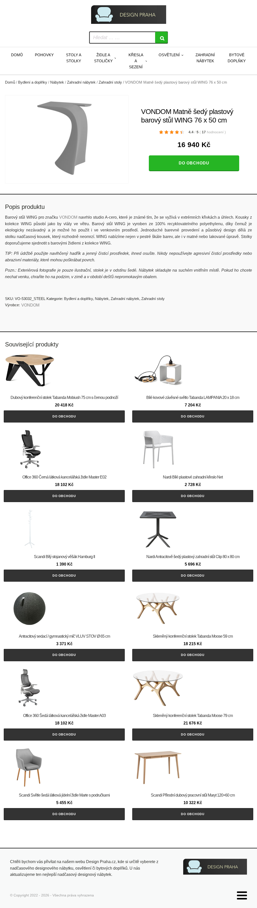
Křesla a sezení (135, 61)
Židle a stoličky (103, 58)
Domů (17, 55)
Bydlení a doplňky (32, 82)
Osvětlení (169, 55)
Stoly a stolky (73, 58)
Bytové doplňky (237, 58)
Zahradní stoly (110, 82)
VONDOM (68, 217)
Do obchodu (194, 163)
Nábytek (57, 82)
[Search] (161, 37)
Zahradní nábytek (205, 58)
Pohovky (44, 55)
